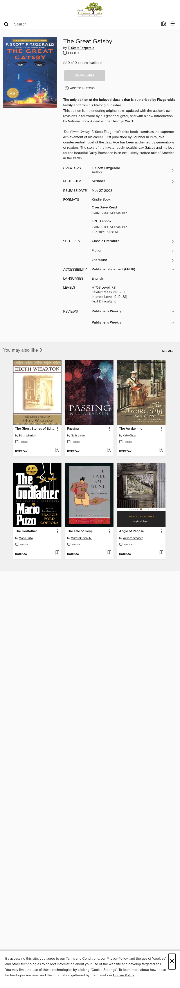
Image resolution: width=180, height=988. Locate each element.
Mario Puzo (26, 538)
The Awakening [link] (130, 429)
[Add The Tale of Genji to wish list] (109, 553)
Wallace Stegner (133, 538)
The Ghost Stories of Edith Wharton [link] (35, 429)
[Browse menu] (173, 24)
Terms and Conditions (82, 958)
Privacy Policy (117, 958)
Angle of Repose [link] (131, 531)
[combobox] (81, 24)
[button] (84, 75)
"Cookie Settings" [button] (103, 970)
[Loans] (164, 24)
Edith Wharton (27, 435)
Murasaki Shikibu (81, 538)
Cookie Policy (123, 975)
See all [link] (167, 351)
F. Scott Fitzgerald (81, 48)
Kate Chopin (130, 435)
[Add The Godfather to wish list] (57, 553)
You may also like (21, 350)
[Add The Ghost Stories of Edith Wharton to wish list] (57, 450)
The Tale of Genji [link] (80, 531)
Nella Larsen (78, 435)
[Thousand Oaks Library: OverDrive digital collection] (90, 9)
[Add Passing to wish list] (109, 450)
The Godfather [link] (26, 531)
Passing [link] (73, 429)
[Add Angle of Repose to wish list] (161, 553)
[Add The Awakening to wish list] (161, 450)
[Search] (6, 23)
